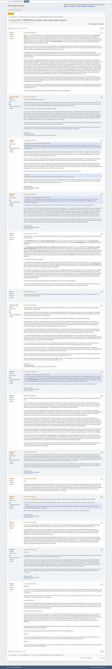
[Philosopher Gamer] (10, 146)
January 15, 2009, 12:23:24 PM (30, 395)
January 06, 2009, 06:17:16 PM (30, 233)
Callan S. (12, 140)
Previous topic (93, 24)
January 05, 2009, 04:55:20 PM (30, 96)
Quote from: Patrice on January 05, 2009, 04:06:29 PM (38, 143)
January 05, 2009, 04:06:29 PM (30, 32)
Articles (72, 6)
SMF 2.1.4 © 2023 (10, 667)
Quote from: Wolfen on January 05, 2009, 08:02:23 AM (38, 197)
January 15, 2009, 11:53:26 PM (30, 452)
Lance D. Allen (13, 97)
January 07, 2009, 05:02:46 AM (30, 371)
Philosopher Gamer (28, 186)
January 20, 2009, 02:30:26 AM (30, 583)
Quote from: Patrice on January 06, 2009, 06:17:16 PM (38, 374)
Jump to (82, 658)
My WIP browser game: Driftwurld (31, 188)
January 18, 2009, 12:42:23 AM (30, 549)
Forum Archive (81, 6)
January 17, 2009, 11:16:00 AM (30, 522)
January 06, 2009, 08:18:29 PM (30, 305)
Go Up (9, 651)
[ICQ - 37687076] (10, 102)
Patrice (11, 33)
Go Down (10, 28)
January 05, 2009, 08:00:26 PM (30, 194)
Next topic (100, 24)
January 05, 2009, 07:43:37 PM (30, 140)
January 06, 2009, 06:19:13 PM (30, 291)
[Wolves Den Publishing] (10, 104)
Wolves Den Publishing (29, 134)
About (66, 6)
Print (102, 28)
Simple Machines (18, 667)
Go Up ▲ (103, 667)
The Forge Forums (16, 6)
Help (91, 667)
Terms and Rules (96, 667)
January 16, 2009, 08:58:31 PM (30, 496)
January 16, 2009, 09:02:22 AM (30, 478)
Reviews (91, 6)
